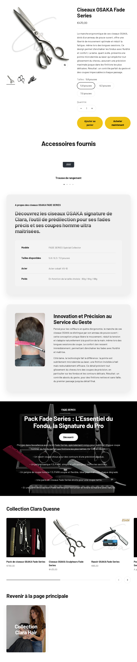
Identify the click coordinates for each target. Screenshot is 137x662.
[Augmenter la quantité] (92, 108)
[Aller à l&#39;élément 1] (10, 80)
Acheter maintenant (118, 123)
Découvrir (68, 437)
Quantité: (82, 101)
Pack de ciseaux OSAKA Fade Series (25, 561)
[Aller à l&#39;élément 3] (32, 80)
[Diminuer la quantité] (81, 108)
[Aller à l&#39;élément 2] (21, 80)
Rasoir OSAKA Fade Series (105, 561)
